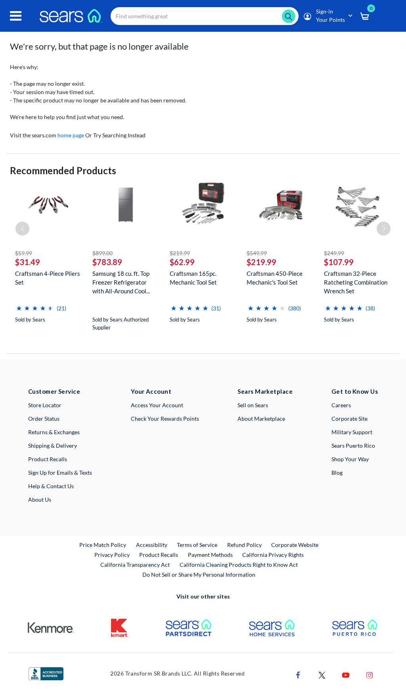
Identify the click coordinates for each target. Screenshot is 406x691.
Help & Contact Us (51, 486)
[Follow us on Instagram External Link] (369, 674)
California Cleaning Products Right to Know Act (239, 564)
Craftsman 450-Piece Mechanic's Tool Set (275, 278)
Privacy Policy (112, 554)
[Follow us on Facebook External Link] (298, 674)
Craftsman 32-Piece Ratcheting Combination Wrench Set (355, 282)
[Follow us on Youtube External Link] (346, 674)
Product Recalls (47, 459)
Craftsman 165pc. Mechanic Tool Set (193, 278)
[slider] (35, 305)
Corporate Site (349, 418)
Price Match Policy (102, 544)
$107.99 (339, 262)
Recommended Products (63, 170)
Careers (341, 405)
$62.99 (182, 262)
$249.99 (334, 253)
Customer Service (54, 391)
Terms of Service (197, 544)
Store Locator (44, 405)
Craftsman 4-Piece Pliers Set (47, 278)
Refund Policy (244, 544)
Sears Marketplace (265, 391)
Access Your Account (157, 405)
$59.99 (23, 253)
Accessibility (151, 544)
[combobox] (205, 16)
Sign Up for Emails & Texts (60, 472)
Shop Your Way (350, 459)
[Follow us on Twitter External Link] (322, 674)
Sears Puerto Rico (353, 445)
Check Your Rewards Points (165, 418)
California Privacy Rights (273, 554)
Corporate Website (295, 544)
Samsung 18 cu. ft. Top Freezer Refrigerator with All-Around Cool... (121, 282)
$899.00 (102, 253)
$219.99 (180, 253)
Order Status (43, 418)
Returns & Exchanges (54, 432)
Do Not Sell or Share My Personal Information (198, 574)
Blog (337, 472)
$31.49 (27, 262)
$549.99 (257, 253)
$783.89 (107, 262)
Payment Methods (210, 554)
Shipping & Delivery (52, 445)
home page (70, 135)
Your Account (151, 391)
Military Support (351, 432)
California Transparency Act (135, 564)
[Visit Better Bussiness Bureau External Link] (46, 673)
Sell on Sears (252, 405)
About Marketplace (261, 418)
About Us (39, 499)
